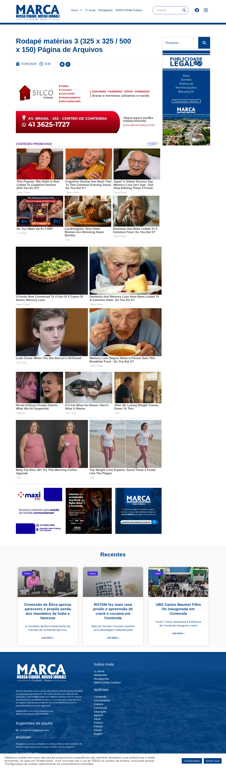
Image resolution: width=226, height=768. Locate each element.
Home (74, 10)
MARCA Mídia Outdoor (129, 10)
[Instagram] (205, 10)
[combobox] (180, 43)
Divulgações (105, 10)
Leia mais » (47, 638)
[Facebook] (196, 10)
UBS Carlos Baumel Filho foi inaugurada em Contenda (178, 608)
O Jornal (90, 10)
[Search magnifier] (184, 10)
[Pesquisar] (204, 43)
